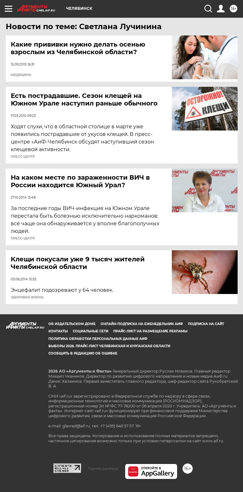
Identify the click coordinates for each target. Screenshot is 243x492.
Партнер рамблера (103, 468)
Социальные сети (90, 331)
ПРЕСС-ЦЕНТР (23, 156)
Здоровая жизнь (27, 297)
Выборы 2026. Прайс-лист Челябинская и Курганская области (109, 346)
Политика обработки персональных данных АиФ (97, 339)
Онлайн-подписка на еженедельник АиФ (142, 324)
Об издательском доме (72, 324)
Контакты (58, 331)
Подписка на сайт (206, 324)
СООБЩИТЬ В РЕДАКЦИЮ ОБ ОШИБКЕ (82, 353)
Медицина (21, 75)
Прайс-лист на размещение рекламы (150, 331)
